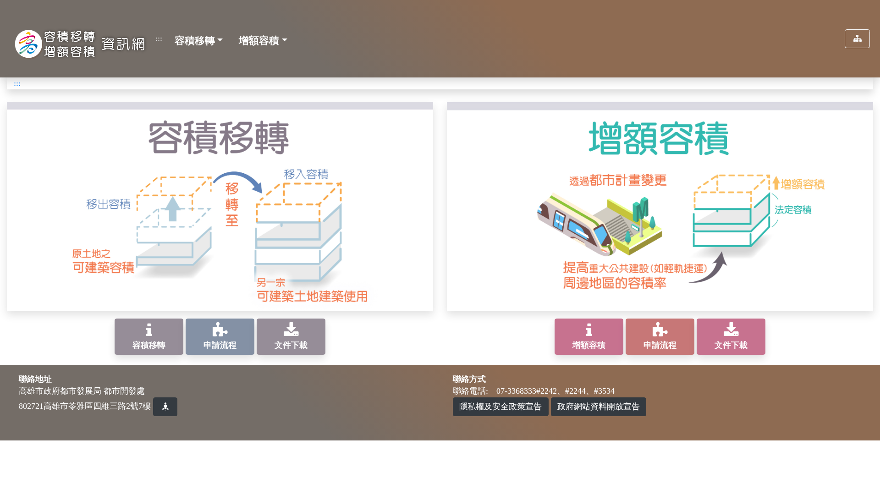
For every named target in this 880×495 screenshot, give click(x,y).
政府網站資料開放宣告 (598, 406)
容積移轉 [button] (195, 40)
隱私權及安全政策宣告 (500, 406)
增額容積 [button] (259, 40)
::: (158, 38)
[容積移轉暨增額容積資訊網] (78, 40)
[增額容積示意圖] (660, 205)
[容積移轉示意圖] (220, 205)
